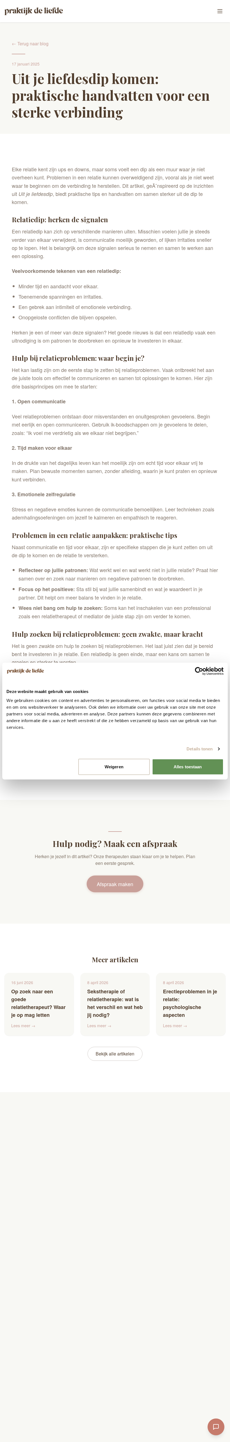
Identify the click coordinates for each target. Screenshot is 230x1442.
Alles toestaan (188, 766)
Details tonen (200, 748)
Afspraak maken (115, 884)
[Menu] (220, 11)
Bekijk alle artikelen (115, 1053)
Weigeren (114, 766)
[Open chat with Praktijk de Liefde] (216, 1426)
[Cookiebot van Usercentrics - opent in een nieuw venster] (199, 671)
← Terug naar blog (30, 43)
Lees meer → (23, 1025)
